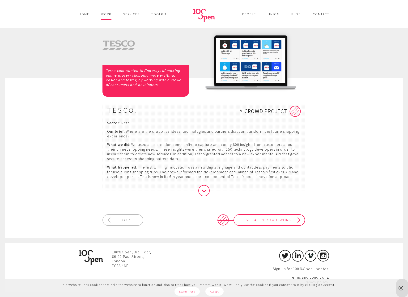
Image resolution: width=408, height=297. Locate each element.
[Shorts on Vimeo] (310, 260)
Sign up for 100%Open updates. (301, 268)
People (249, 14)
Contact (321, 14)
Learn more (187, 291)
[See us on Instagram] (323, 260)
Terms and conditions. (309, 277)
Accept (214, 291)
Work (106, 14)
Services (131, 14)
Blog (296, 14)
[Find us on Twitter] (285, 260)
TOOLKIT (159, 14)
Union (274, 14)
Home (84, 14)
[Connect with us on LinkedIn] (298, 260)
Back (126, 220)
